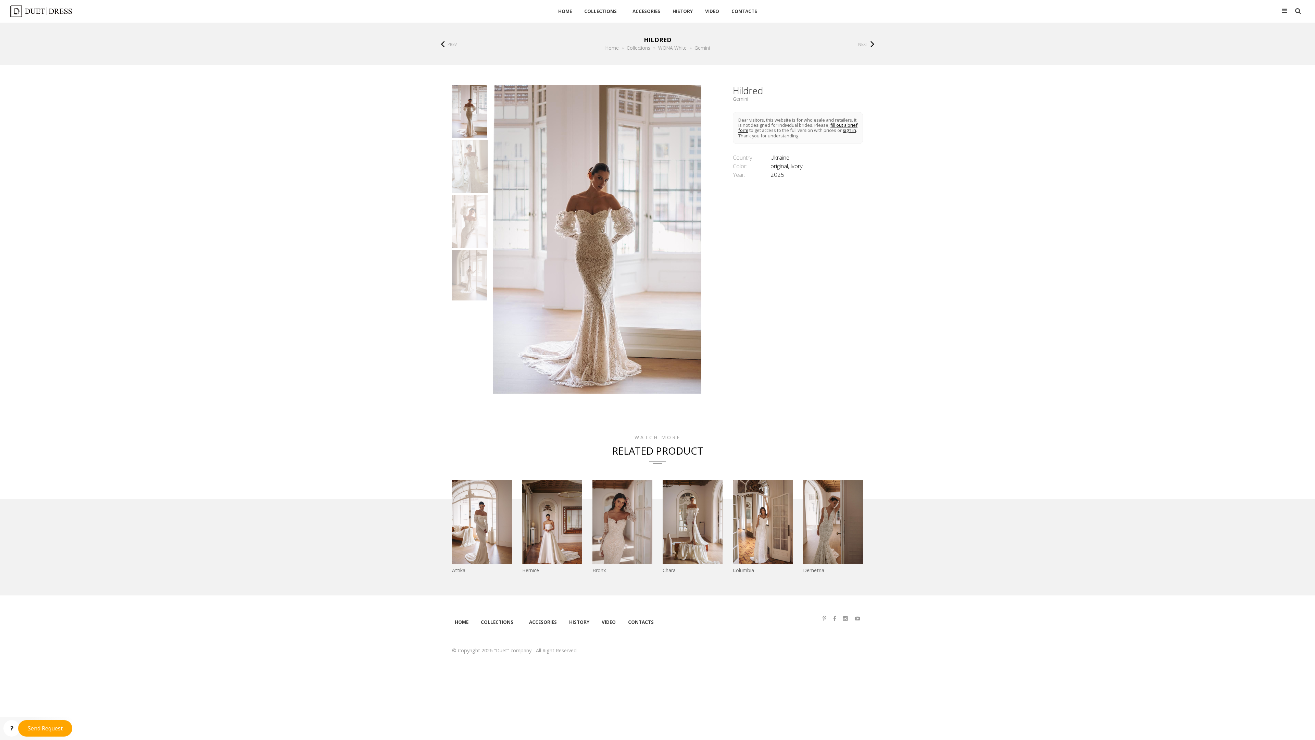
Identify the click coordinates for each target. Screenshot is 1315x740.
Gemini (740, 99)
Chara (669, 570)
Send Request (45, 728)
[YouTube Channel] (857, 619)
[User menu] (1284, 11)
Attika (458, 570)
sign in (849, 130)
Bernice (530, 570)
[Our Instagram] (845, 619)
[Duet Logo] (131, 11)
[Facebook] (834, 619)
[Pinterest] (824, 619)
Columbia (743, 570)
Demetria (813, 570)
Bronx (599, 570)
